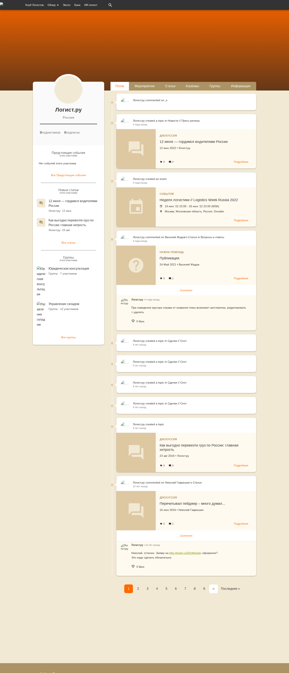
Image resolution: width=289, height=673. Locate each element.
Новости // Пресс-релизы (184, 120)
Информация (240, 86)
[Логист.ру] (124, 302)
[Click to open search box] (110, 5)
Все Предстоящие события (68, 175)
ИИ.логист (90, 4)
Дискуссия (168, 135)
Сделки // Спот (177, 340)
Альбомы (192, 86)
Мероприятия (145, 86)
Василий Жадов (189, 264)
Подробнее (241, 161)
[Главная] (10, 5)
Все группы (68, 337)
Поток (119, 86)
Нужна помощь (172, 252)
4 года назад (140, 124)
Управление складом (64, 304)
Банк (77, 4)
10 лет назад (140, 486)
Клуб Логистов (34, 4)
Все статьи (68, 242)
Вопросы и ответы (212, 237)
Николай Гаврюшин (191, 509)
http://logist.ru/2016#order (185, 553)
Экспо (66, 4)
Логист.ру (54, 210)
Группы (215, 86)
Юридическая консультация (69, 268)
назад (152, 299)
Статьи (170, 86)
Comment (186, 290)
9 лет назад (139, 344)
